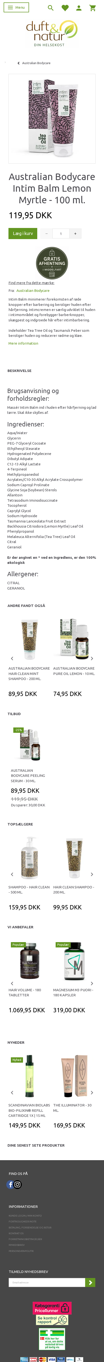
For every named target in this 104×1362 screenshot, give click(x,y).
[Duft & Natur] (52, 33)
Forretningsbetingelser (25, 1239)
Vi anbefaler (20, 927)
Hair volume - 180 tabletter (24, 992)
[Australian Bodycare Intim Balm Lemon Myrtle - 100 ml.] (52, 117)
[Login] (78, 7)
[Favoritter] (64, 7)
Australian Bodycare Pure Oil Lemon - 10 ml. (74, 670)
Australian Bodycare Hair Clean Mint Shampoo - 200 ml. (29, 673)
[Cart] (92, 7)
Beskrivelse (19, 371)
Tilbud (14, 714)
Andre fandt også (26, 606)
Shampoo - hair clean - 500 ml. (29, 889)
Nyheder (15, 1042)
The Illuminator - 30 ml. (72, 1107)
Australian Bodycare (33, 290)
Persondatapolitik (21, 1251)
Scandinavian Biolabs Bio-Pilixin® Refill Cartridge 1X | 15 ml (29, 1110)
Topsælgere (20, 824)
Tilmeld (90, 1282)
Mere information (23, 343)
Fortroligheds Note (23, 1221)
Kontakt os (16, 1233)
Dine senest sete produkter (36, 1145)
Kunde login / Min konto (25, 1215)
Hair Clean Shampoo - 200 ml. (73, 889)
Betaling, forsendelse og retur (30, 1227)
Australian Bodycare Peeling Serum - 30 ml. (28, 775)
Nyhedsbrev (17, 1245)
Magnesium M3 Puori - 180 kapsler (73, 992)
